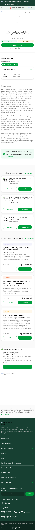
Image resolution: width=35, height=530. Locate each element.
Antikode (3, 524)
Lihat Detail (10, 269)
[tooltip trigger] (32, 41)
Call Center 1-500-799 (18, 8)
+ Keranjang (25, 269)
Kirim (29, 494)
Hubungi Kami (25, 189)
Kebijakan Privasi (17, 528)
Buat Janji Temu (17, 45)
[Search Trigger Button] (26, 12)
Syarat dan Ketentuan (6, 528)
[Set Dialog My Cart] (29, 12)
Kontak (3, 8)
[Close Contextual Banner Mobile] (33, 1)
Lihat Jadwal (10, 189)
